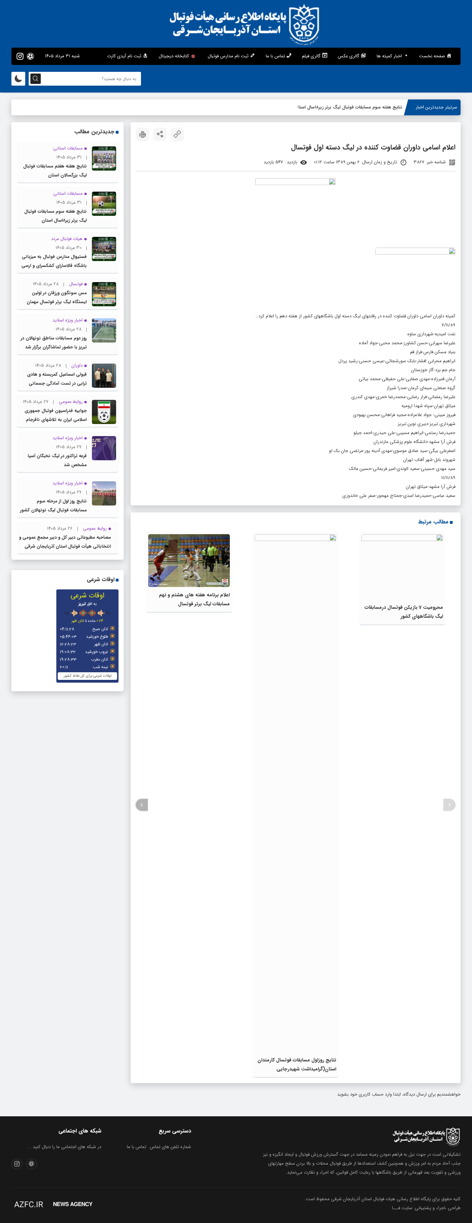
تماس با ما (136, 1146)
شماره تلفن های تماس (170, 1146)
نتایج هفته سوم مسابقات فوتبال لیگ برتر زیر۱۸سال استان (348, 107)
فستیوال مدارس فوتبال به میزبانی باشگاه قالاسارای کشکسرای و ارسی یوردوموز (54, 265)
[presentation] (449, 805)
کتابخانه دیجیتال (174, 56)
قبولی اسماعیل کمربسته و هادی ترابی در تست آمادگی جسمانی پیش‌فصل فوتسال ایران (57, 383)
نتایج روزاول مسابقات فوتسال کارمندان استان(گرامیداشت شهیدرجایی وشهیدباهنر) (296, 1069)
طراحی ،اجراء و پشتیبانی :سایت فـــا (426, 1208)
